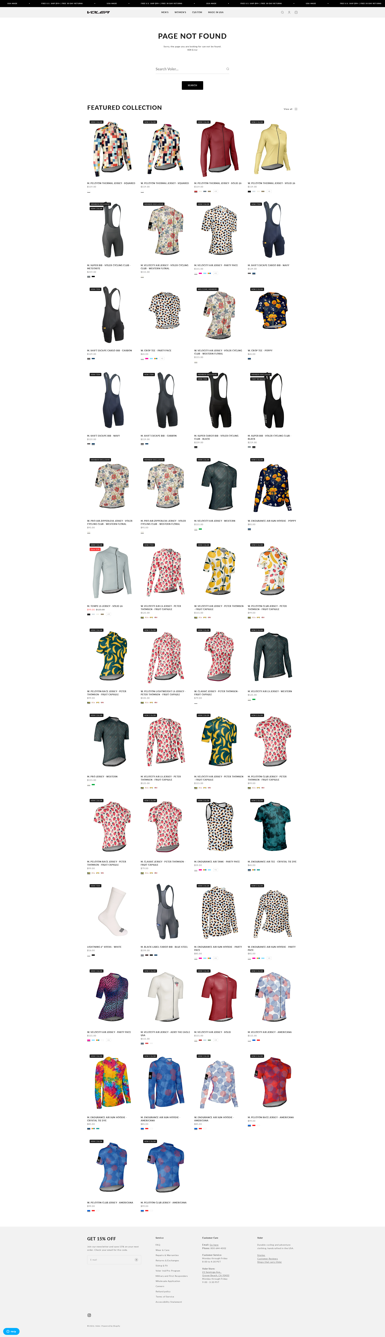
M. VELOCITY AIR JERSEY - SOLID (212, 1032)
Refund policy (163, 1291)
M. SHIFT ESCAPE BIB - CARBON (159, 435)
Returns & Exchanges (167, 1260)
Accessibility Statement (169, 1302)
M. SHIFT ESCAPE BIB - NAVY (103, 435)
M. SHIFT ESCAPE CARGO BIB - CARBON (109, 350)
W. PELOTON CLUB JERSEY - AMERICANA (110, 1202)
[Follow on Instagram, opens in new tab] (89, 1315)
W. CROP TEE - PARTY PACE (156, 350)
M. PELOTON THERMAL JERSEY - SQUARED (111, 183)
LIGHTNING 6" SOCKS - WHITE (104, 947)
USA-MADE (51, 3)
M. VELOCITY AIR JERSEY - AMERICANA (270, 1032)
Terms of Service (165, 1296)
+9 (216, 191)
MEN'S (165, 12)
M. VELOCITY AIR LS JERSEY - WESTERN (270, 691)
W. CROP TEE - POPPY (260, 350)
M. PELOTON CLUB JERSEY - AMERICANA (164, 1202)
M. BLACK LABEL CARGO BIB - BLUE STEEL (164, 947)
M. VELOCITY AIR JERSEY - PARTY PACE (216, 265)
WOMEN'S (180, 12)
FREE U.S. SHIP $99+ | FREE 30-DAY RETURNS (100, 3)
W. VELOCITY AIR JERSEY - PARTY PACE (109, 1032)
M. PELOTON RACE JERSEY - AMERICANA (271, 1117)
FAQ (158, 1244)
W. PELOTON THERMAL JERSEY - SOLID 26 (271, 183)
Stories (261, 1255)
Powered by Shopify (111, 1326)
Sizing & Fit (162, 1265)
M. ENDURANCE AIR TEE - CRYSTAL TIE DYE (272, 861)
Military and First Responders (172, 1276)
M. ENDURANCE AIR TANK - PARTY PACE (217, 861)
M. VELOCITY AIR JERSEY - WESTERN (214, 521)
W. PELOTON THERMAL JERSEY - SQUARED (165, 183)
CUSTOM (197, 12)
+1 (216, 273)
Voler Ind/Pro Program (168, 1270)
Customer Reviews (267, 1258)
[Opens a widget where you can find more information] (11, 1331)
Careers (160, 1286)
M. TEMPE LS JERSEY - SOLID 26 (105, 606)
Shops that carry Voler (269, 1262)
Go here (214, 1244)
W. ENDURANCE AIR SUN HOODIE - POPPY (272, 521)
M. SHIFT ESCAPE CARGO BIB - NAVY (268, 265)
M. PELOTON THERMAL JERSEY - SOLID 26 (218, 183)
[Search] (227, 69)
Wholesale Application (168, 1281)
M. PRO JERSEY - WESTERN (102, 776)
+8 (269, 191)
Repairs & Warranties (167, 1255)
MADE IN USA (216, 12)
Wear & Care (162, 1250)
